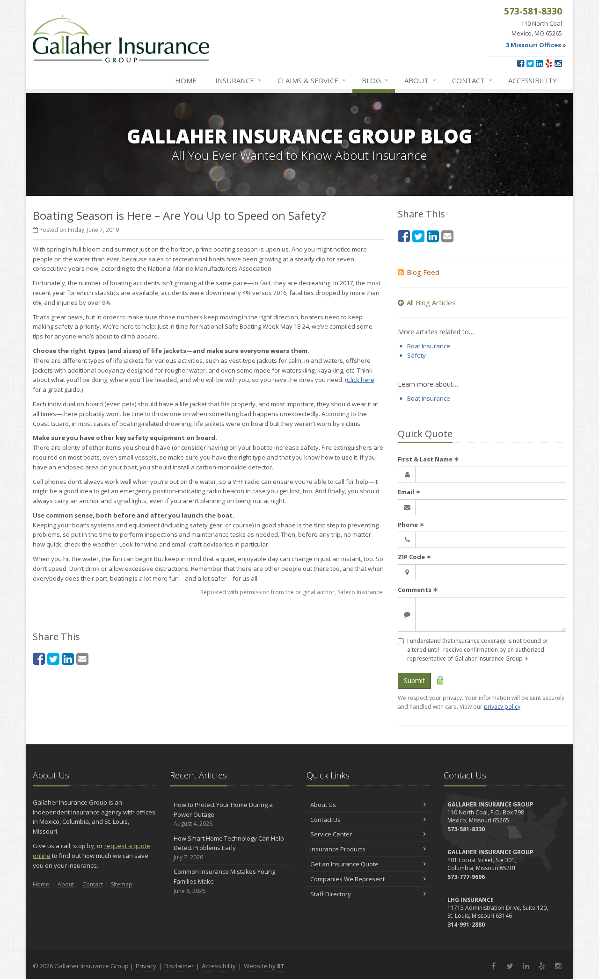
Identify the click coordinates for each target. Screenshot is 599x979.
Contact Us (325, 819)
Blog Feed (423, 272)
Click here (360, 379)
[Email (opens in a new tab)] (82, 658)
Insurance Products (337, 849)
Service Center (331, 834)
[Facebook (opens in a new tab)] (520, 63)
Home (186, 80)
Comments (418, 589)
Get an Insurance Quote (344, 864)
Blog (375, 80)
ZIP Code (414, 557)
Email (409, 492)
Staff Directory (330, 894)
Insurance (238, 80)
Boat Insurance (428, 346)
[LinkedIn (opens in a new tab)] (539, 63)
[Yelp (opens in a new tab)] (548, 63)
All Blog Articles (431, 302)
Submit (414, 680)
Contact (472, 80)
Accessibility (532, 80)
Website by (264, 966)
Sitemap (121, 884)
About (420, 80)
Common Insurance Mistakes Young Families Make (224, 881)
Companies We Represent (347, 879)
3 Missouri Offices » (536, 45)
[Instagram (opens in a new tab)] (558, 63)
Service (312, 80)
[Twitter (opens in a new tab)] (529, 63)
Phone (411, 524)
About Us (323, 804)
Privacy (146, 966)
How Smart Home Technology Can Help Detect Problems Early (229, 848)
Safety (416, 355)
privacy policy (502, 707)
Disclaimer (179, 966)
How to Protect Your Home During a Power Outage (223, 814)
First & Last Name (428, 459)
